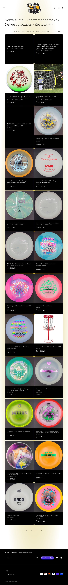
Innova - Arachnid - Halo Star (44, 306)
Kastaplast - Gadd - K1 (13, 515)
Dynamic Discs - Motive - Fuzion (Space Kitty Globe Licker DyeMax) (19, 473)
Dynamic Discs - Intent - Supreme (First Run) (48, 473)
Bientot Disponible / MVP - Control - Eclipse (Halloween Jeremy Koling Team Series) (18, 97)
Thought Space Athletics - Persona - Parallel (19, 306)
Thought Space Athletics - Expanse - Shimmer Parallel (46, 264)
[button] (4, 8)
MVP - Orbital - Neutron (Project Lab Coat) (47, 223)
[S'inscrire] (37, 558)
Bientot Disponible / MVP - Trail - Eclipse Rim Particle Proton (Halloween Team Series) (48, 47)
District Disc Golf (13, 581)
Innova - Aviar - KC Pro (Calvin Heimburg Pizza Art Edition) (18, 347)
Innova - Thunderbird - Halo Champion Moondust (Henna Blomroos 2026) (17, 181)
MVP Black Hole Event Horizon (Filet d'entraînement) (46, 97)
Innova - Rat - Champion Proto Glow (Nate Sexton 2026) (47, 139)
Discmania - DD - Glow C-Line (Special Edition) (46, 389)
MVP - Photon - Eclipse (15, 47)
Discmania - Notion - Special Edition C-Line (19, 431)
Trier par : (17, 31)
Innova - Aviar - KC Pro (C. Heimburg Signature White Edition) (46, 181)
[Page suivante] (47, 531)
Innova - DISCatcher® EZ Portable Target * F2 (48, 346)
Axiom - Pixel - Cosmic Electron (15, 223)
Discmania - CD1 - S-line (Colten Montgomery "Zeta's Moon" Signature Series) (19, 389)
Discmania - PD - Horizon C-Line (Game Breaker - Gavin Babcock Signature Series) (47, 431)
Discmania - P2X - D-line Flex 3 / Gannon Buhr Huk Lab (19, 125)
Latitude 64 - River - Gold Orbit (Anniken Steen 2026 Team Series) (47, 516)
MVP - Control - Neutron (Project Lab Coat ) (18, 263)
